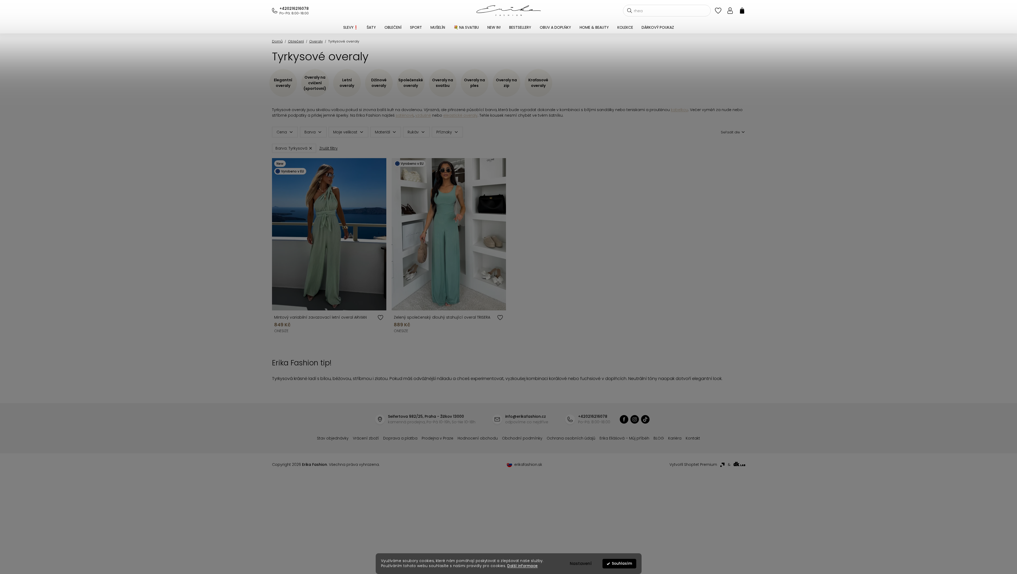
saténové (405, 115)
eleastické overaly (460, 115)
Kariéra (674, 438)
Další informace (522, 565)
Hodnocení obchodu (478, 438)
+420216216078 (294, 8)
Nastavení (581, 563)
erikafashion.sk (528, 464)
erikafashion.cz (624, 419)
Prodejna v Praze (437, 438)
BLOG (659, 438)
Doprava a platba (400, 438)
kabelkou (679, 109)
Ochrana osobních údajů (571, 438)
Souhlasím (622, 563)
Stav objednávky (333, 438)
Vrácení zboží (366, 438)
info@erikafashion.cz (525, 416)
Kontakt (693, 438)
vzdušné (423, 115)
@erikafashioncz (645, 419)
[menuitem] (350, 27)
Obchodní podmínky (522, 438)
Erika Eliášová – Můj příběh (624, 438)
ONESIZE (281, 331)
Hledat (629, 10)
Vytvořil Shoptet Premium (693, 464)
